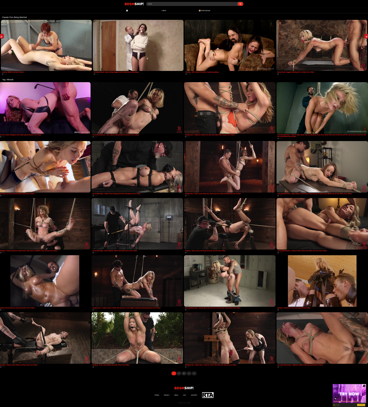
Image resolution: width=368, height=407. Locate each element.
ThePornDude (205, 10)
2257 (184, 395)
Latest (164, 10)
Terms (156, 395)
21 (184, 373)
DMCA (176, 395)
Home (127, 10)
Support (194, 395)
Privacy (167, 395)
